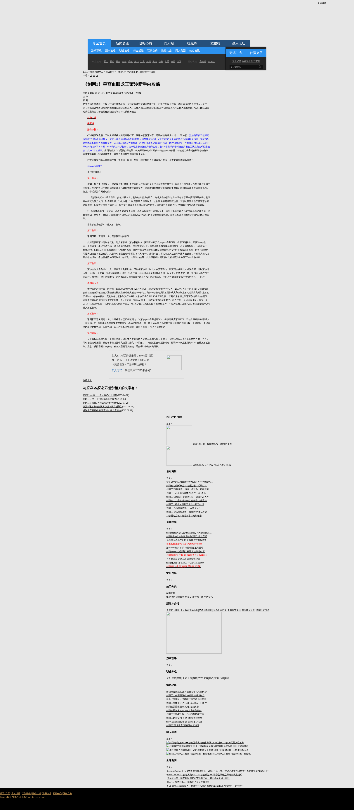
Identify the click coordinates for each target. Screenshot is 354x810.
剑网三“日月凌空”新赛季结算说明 (182, 725)
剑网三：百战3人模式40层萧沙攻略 (100, 403)
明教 (130, 61)
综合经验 (138, 50)
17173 (85, 72)
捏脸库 (192, 43)
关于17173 (5, 793)
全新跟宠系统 (234, 610)
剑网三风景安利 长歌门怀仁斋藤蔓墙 (184, 718)
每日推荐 (110, 72)
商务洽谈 (36, 793)
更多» (169, 423)
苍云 (118, 61)
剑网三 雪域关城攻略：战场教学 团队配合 (186, 512)
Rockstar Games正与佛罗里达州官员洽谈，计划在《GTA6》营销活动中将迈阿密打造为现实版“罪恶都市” (217, 771)
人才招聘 (15, 793)
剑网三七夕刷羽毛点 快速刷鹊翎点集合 (185, 695)
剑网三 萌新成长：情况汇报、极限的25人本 (187, 497)
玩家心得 (152, 50)
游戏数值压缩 (262, 610)
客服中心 (57, 793)
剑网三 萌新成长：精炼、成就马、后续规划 (187, 489)
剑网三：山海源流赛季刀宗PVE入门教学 (186, 493)
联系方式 (46, 793)
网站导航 (67, 793)
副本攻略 (110, 50)
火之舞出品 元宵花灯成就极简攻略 (183, 559)
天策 (154, 61)
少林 (161, 61)
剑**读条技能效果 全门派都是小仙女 (184, 721)
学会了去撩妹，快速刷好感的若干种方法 (186, 699)
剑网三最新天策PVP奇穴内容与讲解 (184, 710)
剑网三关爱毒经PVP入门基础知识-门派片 (186, 703)
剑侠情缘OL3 (96, 72)
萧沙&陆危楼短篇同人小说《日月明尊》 (102, 406)
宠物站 (215, 43)
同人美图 (180, 50)
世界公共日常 (220, 610)
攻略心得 (145, 43)
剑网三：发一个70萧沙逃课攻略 (98, 399)
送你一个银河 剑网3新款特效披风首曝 (184, 547)
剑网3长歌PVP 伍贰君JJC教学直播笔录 (185, 562)
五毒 (142, 61)
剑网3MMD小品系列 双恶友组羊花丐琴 (185, 551)
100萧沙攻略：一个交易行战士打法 (100, 395)
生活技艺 (208, 597)
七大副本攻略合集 (189, 610)
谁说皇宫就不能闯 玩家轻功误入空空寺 (102, 410)
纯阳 (179, 61)
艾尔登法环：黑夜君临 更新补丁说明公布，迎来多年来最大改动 (198, 778)
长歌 (112, 61)
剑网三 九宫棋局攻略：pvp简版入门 (183, 508)
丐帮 (124, 61)
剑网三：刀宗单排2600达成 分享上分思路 (186, 500)
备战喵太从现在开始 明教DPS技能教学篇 (186, 540)
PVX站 (211, 61)
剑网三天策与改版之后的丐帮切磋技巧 (185, 714)
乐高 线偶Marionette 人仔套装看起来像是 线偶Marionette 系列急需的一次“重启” (205, 786)
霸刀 (106, 61)
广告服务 (26, 793)
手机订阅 (321, 2)
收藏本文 (87, 380)
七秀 (167, 61)
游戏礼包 (236, 53)
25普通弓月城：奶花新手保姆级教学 (184, 515)
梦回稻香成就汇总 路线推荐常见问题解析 (186, 691)
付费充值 (256, 53)
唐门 (136, 61)
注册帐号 (236, 61)
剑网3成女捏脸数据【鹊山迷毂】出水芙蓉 (186, 536)
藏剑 (148, 61)
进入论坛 (238, 43)
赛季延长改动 (248, 610)
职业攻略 (124, 50)
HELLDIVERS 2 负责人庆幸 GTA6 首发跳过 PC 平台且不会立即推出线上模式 (204, 774)
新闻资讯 (122, 43)
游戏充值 (246, 61)
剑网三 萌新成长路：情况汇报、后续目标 (186, 485)
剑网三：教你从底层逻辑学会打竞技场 (185, 504)
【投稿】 (137, 93)
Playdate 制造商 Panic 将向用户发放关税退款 (188, 782)
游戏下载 (96, 50)
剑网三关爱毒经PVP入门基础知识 (182, 706)
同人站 (169, 43)
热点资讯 (194, 50)
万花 (173, 61)
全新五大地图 (173, 610)
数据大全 (166, 50)
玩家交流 (189, 597)
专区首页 (99, 43)
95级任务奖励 (205, 610)
